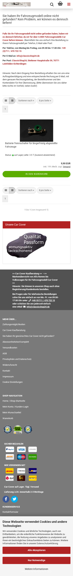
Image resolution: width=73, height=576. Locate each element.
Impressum (8, 376)
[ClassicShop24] (15, 4)
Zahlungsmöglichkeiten (14, 324)
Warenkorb (8, 418)
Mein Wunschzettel (12, 412)
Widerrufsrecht (10, 365)
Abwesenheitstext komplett (16, 342)
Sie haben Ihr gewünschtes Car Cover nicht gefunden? (28, 336)
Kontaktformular (10, 512)
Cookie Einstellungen (13, 382)
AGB (5, 353)
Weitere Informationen (36, 569)
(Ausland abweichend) (44, 155)
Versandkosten (10, 347)
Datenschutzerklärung (47, 543)
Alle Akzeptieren (36, 550)
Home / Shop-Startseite (14, 401)
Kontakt (6, 370)
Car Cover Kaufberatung (14, 330)
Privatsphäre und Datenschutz (17, 359)
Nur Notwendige (36, 560)
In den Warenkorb (36, 174)
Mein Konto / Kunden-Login (16, 406)
